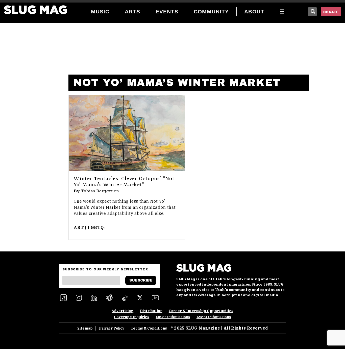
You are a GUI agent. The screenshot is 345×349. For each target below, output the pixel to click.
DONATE (331, 12)
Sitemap (85, 328)
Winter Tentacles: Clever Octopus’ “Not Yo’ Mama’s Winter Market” (124, 182)
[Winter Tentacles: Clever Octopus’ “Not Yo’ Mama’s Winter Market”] (127, 133)
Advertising (122, 311)
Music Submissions (173, 317)
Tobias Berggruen (100, 191)
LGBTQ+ (97, 227)
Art (79, 227)
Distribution (151, 311)
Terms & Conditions (149, 328)
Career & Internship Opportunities (201, 311)
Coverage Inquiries (131, 317)
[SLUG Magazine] (35, 9)
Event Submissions (213, 317)
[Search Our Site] (312, 11)
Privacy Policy (111, 328)
